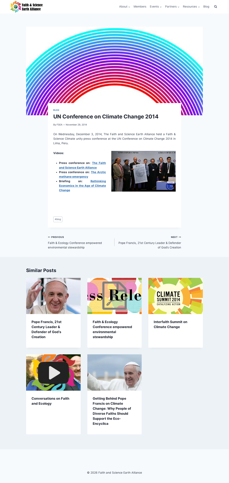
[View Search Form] (216, 7)
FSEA (59, 124)
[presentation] (53, 296)
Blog (206, 6)
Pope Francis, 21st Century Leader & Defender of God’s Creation (150, 242)
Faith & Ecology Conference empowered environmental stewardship (75, 242)
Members (140, 6)
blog (58, 219)
